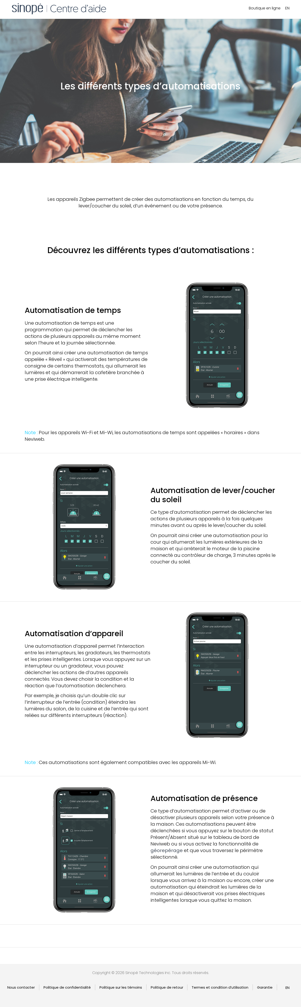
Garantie (265, 987)
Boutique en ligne (265, 8)
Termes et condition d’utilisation (220, 987)
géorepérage (166, 850)
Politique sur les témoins (120, 987)
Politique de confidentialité (67, 987)
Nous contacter (21, 987)
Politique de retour (167, 987)
